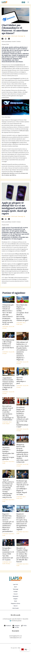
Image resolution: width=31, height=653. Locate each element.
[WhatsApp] (5, 38)
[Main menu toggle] (28, 2)
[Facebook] (22, 2)
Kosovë (10, 326)
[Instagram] (24, 2)
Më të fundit (14, 36)
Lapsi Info (15, 584)
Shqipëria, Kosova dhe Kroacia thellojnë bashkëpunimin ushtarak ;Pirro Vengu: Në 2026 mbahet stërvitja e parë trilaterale (22, 453)
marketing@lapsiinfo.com (15, 635)
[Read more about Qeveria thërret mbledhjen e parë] (22, 371)
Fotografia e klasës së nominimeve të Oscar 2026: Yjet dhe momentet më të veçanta (8, 554)
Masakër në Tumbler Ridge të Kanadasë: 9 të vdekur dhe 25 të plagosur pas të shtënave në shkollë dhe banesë (22, 554)
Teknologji (20, 36)
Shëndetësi (15, 596)
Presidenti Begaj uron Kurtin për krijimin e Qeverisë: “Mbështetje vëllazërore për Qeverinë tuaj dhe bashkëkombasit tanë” (22, 417)
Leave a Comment (6, 36)
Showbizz (8, 563)
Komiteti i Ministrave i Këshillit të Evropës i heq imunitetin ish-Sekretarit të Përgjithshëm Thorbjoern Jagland (22, 521)
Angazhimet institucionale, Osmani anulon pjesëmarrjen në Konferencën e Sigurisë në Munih (8, 383)
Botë (10, 461)
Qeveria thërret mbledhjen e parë (21, 380)
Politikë (15, 591)
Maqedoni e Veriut (15, 603)
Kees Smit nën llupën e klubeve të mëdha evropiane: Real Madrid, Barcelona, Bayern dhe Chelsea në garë (22, 312)
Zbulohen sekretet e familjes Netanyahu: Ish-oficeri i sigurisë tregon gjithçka (8, 453)
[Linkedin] (9, 38)
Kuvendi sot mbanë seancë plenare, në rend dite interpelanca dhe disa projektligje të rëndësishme (8, 413)
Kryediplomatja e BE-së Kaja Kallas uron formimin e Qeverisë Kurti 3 (8, 344)
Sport (21, 324)
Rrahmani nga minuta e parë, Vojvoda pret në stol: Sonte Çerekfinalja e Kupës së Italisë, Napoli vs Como (22, 487)
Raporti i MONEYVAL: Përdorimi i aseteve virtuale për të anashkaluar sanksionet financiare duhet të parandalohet (8, 522)
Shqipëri (8, 423)
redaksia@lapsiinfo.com (15, 637)
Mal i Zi (15, 605)
